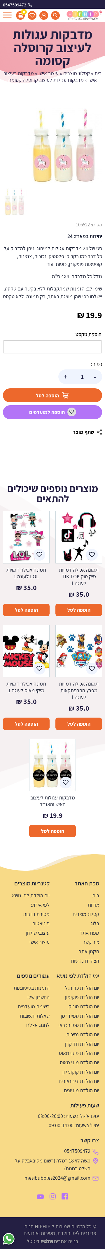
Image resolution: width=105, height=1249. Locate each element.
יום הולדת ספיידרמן (80, 1015)
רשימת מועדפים (34, 1006)
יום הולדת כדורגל (82, 987)
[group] (64, 146)
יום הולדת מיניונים (81, 1090)
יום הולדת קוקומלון (80, 1071)
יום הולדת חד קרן (82, 1043)
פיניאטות (41, 923)
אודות (93, 904)
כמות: (96, 364)
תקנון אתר (89, 951)
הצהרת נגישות (85, 960)
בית (98, 73)
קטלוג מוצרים (76, 73)
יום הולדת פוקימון (82, 997)
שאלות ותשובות (35, 1015)
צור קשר (91, 942)
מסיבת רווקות (36, 914)
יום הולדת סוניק (84, 1006)
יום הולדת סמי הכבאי (78, 1025)
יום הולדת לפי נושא (31, 895)
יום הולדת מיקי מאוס (79, 1053)
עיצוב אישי (48, 73)
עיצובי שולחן (38, 932)
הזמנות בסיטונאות (32, 987)
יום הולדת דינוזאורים (79, 1081)
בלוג (95, 923)
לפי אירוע (40, 904)
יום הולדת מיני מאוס (79, 1062)
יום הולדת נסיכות (82, 1034)
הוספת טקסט (89, 334)
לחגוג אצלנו (38, 1025)
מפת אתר (89, 932)
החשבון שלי (38, 997)
